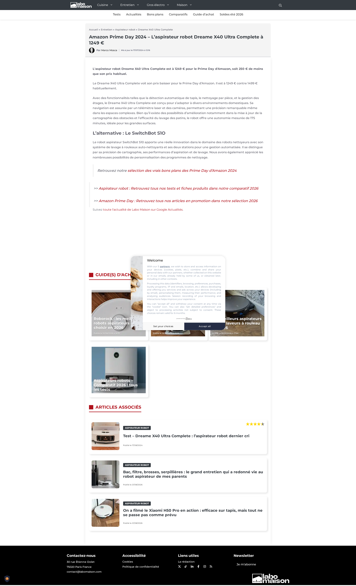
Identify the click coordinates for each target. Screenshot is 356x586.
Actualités (133, 14)
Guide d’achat (203, 14)
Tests (117, 14)
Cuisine (102, 5)
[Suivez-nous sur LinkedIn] (192, 566)
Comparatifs (178, 14)
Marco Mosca (109, 50)
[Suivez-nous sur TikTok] (185, 566)
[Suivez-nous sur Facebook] (198, 566)
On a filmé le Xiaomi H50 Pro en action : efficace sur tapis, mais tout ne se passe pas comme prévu (193, 512)
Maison (182, 5)
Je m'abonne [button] (246, 564)
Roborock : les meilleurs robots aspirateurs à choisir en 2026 (117, 323)
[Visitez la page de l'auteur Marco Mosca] (92, 52)
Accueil (93, 29)
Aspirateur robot (125, 29)
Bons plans (155, 14)
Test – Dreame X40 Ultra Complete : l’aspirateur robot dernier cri (186, 436)
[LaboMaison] (81, 5)
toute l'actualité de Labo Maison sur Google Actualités (143, 209)
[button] (280, 5)
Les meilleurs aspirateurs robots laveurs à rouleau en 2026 (237, 323)
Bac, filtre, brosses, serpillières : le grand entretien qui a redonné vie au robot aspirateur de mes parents (193, 474)
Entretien (127, 5)
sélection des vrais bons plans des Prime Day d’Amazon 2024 (182, 170)
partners (165, 266)
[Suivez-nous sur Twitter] (179, 566)
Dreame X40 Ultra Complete (155, 29)
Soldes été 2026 (231, 14)
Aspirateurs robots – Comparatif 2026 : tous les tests (116, 385)
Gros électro (156, 5)
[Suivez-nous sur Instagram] (204, 566)
